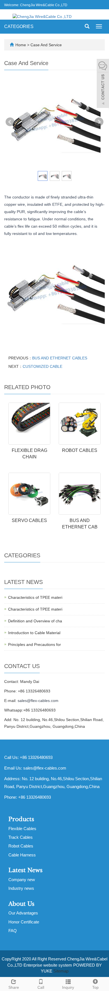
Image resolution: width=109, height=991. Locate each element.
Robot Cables (20, 846)
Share (13, 987)
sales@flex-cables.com (38, 700)
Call (40, 987)
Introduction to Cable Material (34, 632)
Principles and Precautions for (34, 644)
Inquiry (68, 987)
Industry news (21, 888)
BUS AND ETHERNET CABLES (59, 358)
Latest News (25, 870)
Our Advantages (23, 913)
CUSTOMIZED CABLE (42, 366)
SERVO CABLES (29, 520)
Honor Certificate (23, 922)
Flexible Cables (22, 828)
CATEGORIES (19, 26)
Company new (21, 879)
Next (98, 121)
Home (20, 45)
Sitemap (60, 971)
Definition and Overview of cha (35, 621)
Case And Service (46, 45)
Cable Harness (22, 855)
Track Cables (20, 837)
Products (21, 819)
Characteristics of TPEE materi (35, 597)
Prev (10, 121)
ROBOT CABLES (79, 450)
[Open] (103, 84)
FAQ (12, 930)
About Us (21, 903)
